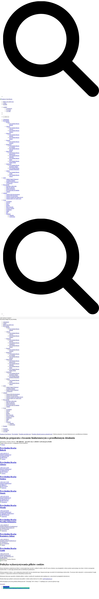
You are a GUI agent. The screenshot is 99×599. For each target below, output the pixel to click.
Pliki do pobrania (10, 187)
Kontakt (5, 104)
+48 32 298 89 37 (4, 525)
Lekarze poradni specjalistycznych (14, 197)
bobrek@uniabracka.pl (5, 454)
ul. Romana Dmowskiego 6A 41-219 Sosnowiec (7, 528)
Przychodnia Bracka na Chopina (14, 146)
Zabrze (8, 171)
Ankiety (8, 191)
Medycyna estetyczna (8, 101)
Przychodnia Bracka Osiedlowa (14, 343)
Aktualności (6, 119)
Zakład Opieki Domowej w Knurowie (12, 182)
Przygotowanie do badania (12, 190)
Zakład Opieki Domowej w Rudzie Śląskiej (12, 180)
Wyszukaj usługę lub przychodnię (8, 319)
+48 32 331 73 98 (4, 482)
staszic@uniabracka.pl (5, 497)
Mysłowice (9, 144)
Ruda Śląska (9, 151)
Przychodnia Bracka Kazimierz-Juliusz (14, 166)
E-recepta (8, 110)
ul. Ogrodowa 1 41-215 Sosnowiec (4, 542)
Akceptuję (2, 584)
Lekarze (5, 193)
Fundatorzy (9, 209)
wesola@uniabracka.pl (5, 512)
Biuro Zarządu (9, 207)
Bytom (8, 122)
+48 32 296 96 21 (4, 539)
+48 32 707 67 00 (4, 553)
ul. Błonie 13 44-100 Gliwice (4, 485)
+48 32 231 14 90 (4, 467)
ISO (7, 212)
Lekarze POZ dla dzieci (12, 196)
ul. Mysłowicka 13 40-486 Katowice (4, 499)
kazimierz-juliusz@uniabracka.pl (8, 540)
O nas (4, 200)
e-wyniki (8, 111)
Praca (7, 204)
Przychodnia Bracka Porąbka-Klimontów (14, 168)
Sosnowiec (9, 164)
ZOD (4, 177)
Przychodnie (6, 121)
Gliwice (8, 126)
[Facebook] (3, 586)
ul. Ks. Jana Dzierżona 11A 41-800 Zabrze (6, 557)
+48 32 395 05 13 (4, 453)
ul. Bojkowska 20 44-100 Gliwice (4, 471)
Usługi (4, 103)
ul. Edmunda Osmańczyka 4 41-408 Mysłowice (7, 514)
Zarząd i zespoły (10, 208)
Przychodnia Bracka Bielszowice (14, 153)
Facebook (6, 586)
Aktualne (11, 215)
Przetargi (8, 214)
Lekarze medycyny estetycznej (13, 198)
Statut (7, 211)
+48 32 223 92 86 (4, 510)
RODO (8, 205)
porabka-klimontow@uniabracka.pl (8, 526)
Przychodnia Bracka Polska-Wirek (14, 162)
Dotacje (8, 202)
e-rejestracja (9, 108)
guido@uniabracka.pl (5, 555)
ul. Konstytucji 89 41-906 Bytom (4, 456)
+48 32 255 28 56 (4, 496)
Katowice (8, 133)
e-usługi (5, 107)
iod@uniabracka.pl (47, 578)
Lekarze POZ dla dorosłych (13, 194)
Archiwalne (12, 216)
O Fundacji (9, 201)
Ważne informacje (10, 189)
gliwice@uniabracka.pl (5, 469)
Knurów (8, 140)
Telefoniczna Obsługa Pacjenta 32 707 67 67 (17, 588)
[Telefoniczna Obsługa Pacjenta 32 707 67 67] (4, 588)
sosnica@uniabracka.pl (5, 483)
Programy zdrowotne (11, 186)
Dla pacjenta (6, 184)
